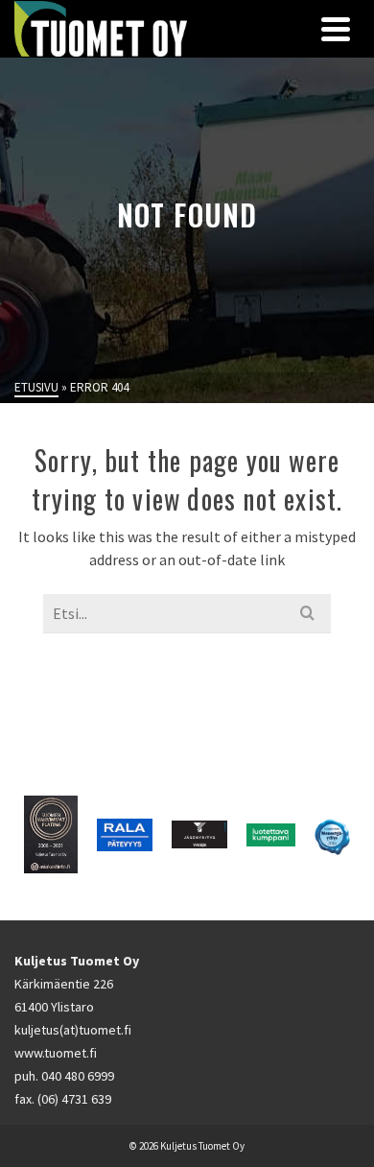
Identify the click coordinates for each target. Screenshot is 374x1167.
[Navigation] (336, 29)
